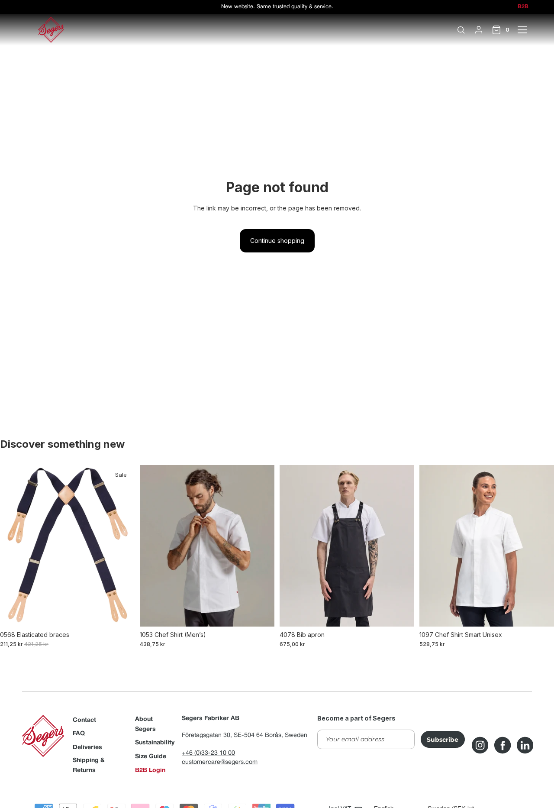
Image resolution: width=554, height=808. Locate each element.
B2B (523, 7)
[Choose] (121, 613)
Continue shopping (277, 240)
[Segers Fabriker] (51, 30)
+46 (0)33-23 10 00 (208, 753)
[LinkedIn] (525, 745)
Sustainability (154, 743)
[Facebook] (502, 745)
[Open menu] (527, 29)
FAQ (79, 734)
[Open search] (461, 30)
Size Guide (150, 757)
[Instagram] (480, 745)
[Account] (478, 30)
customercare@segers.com (220, 762)
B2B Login (150, 770)
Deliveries (87, 747)
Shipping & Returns (89, 765)
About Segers (145, 724)
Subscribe (442, 739)
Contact (84, 720)
